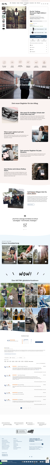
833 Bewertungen (35, 23)
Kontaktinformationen (4, 463)
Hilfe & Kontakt (15, 440)
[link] (4, 62)
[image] (25, 274)
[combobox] (14, 357)
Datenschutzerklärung (32, 449)
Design (19, 361)
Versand (13, 462)
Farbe (10, 361)
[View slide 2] (24, 229)
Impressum (15, 446)
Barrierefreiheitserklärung (17, 447)
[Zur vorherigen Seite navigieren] (19, 407)
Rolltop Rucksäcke (4, 440)
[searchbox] (7, 357)
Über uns (14, 442)
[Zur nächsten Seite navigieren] (30, 407)
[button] (46, 4)
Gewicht (22, 361)
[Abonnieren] (42, 444)
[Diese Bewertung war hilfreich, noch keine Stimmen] (43, 372)
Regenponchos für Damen (5, 446)
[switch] (47, 462)
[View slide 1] (23, 229)
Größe (5, 361)
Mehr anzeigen (31, 361)
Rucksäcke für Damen (5, 441)
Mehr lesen (37, 369)
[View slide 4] (26, 229)
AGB (11, 462)
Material (16, 361)
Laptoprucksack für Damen (6, 442)
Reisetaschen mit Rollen (5, 447)
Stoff (7, 361)
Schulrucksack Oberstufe (5, 445)
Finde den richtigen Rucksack (17, 441)
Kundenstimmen (15, 445)
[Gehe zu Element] (4, 8)
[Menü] (48, 457)
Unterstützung (26, 361)
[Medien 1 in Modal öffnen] (16, 17)
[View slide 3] (25, 229)
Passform (13, 361)
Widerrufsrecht (3, 462)
